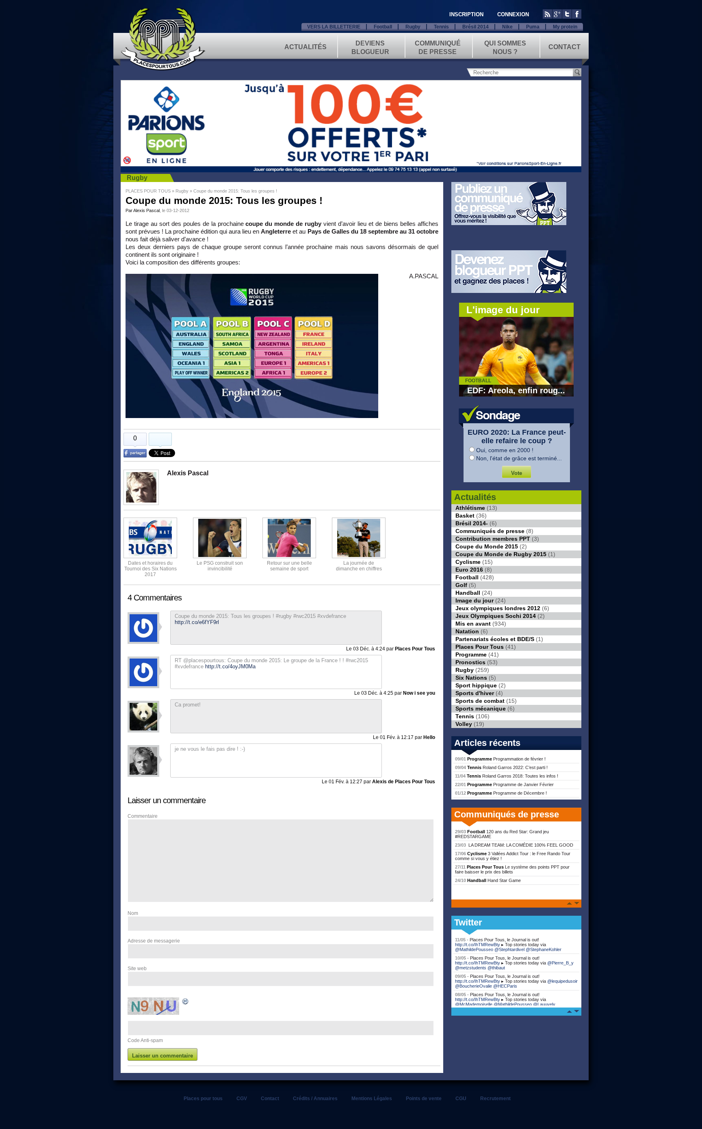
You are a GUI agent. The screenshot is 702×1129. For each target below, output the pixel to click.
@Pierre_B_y (560, 962)
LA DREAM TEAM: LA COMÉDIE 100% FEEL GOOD (514, 845)
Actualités (305, 46)
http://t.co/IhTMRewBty (477, 944)
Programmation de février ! (500, 758)
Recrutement (495, 1098)
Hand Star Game (488, 880)
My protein (565, 27)
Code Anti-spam (145, 1040)
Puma (533, 27)
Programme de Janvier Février (504, 784)
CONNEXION (513, 14)
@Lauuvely (544, 1004)
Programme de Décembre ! (501, 793)
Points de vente (424, 1098)
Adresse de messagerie (154, 941)
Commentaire (143, 816)
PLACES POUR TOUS (148, 191)
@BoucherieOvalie (473, 986)
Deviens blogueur (370, 47)
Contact (564, 46)
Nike (507, 27)
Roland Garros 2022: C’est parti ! (501, 767)
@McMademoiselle (473, 1004)
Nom (133, 913)
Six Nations (471, 677)
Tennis (441, 27)
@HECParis (505, 986)
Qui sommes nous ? (505, 47)
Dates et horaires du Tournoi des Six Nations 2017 (150, 568)
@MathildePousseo (474, 949)
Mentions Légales (371, 1098)
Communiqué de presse (438, 47)
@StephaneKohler (543, 949)
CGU (460, 1098)
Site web (137, 968)
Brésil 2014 (475, 27)
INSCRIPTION (466, 14)
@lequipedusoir (562, 981)
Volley (463, 724)
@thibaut (496, 967)
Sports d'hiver (474, 693)
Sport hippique (476, 685)
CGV (241, 1098)
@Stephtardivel (509, 949)
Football (383, 27)
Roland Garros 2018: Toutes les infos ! (506, 776)
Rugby (412, 27)
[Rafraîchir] (185, 1002)
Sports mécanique (480, 708)
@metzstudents (470, 967)
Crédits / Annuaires (315, 1098)
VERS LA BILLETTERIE (333, 27)
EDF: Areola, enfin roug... (516, 390)
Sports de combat (480, 701)
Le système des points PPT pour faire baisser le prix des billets (512, 869)
